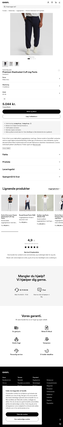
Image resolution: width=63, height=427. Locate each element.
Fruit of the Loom (7, 69)
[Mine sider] (48, 2)
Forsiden (4, 10)
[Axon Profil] (5, 2)
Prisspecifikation (6, 107)
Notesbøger (36, 383)
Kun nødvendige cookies (22, 419)
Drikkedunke (50, 391)
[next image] (59, 33)
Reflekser (49, 394)
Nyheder (20, 380)
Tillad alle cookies (22, 414)
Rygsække (50, 403)
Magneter (50, 386)
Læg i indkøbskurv (31, 116)
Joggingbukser (20, 10)
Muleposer (50, 380)
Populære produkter (24, 383)
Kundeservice (6, 380)
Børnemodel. (37, 144)
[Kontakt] (60, 419)
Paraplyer (50, 389)
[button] (5, 64)
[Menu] (59, 2)
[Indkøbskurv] (55, 2)
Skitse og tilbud (31, 111)
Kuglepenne (36, 380)
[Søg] (4, 6)
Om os (4, 383)
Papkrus (49, 400)
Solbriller (49, 397)
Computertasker (52, 383)
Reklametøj (11, 10)
